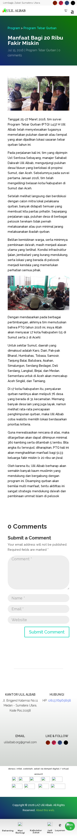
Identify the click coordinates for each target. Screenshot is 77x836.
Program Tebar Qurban (40, 28)
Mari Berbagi (20, 831)
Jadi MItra (50, 831)
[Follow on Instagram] (61, 3)
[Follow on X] (73, 3)
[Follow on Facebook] (67, 3)
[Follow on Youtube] (55, 3)
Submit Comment (47, 632)
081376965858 (59, 700)
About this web (45, 810)
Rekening (7, 830)
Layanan (60, 830)
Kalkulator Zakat (36, 831)
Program (14, 28)
